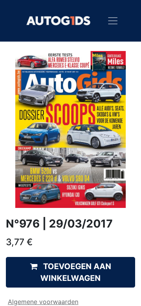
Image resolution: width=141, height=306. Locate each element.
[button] (70, 272)
